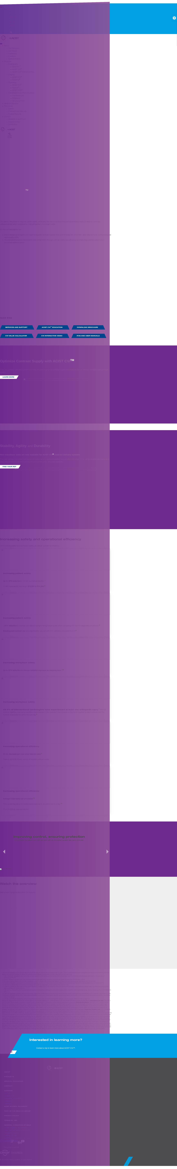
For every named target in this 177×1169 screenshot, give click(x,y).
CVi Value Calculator (16, 336)
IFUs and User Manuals (88, 336)
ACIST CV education (52, 327)
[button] (174, 18)
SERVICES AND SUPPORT (16, 327)
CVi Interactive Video (51, 336)
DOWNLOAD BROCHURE (87, 327)
